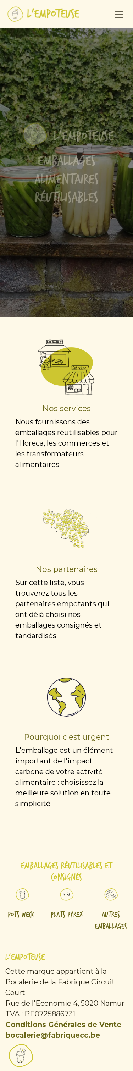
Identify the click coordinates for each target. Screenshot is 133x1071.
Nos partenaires (67, 569)
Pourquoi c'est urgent (66, 736)
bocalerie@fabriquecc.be (52, 1035)
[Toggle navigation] (119, 14)
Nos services (67, 408)
